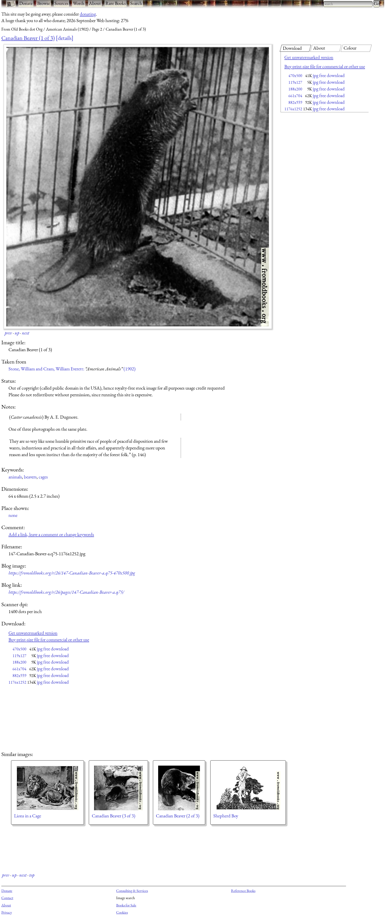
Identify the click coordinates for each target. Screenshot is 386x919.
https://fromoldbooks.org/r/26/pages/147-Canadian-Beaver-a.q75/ (66, 592)
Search (136, 3)
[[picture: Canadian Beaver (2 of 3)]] (179, 787)
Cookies (122, 912)
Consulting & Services (132, 890)
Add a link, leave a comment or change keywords (51, 534)
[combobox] (348, 4)
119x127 (295, 82)
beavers (30, 477)
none (12, 515)
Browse (43, 3)
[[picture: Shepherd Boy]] (248, 787)
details (64, 38)
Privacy (6, 912)
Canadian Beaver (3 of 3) (113, 816)
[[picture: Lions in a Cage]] (47, 787)
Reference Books (243, 890)
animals (15, 477)
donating (88, 14)
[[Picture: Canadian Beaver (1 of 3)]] (138, 187)
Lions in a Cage (27, 816)
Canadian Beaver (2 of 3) (177, 816)
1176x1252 (293, 108)
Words (78, 3)
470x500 (295, 75)
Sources (61, 3)
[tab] (295, 48)
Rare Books (115, 3)
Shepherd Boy (225, 816)
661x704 (295, 95)
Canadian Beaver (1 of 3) (28, 38)
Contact (7, 897)
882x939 (295, 102)
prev (8, 333)
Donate (26, 3)
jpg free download (329, 75)
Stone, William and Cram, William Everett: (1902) (72, 369)
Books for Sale (126, 905)
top (31, 875)
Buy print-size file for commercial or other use (324, 66)
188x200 (295, 89)
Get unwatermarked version (308, 57)
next (25, 333)
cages (43, 477)
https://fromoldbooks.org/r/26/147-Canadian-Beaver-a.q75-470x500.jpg (71, 573)
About (95, 3)
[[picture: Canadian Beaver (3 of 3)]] (118, 787)
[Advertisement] (316, 149)
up (17, 333)
